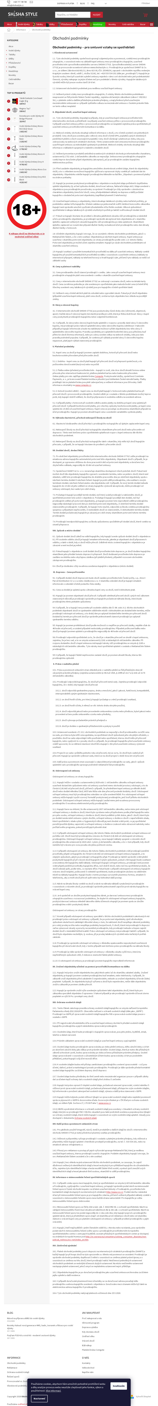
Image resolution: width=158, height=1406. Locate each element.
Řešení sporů (13, 1376)
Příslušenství (15, 62)
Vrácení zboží (88, 1341)
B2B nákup (87, 1345)
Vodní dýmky (14, 50)
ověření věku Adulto (27, 1404)
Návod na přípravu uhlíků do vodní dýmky (26, 1318)
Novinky (12, 75)
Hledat (96, 14)
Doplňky (12, 67)
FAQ (92, 3)
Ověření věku (88, 1336)
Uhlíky (11, 58)
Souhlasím (119, 1386)
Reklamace (12, 1367)
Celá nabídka (14, 79)
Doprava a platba (65, 3)
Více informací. (53, 1390)
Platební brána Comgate (93, 1350)
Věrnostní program (90, 1323)
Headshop (13, 71)
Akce (11, 46)
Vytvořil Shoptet (143, 1396)
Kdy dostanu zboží (90, 1332)
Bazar (11, 83)
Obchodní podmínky (16, 1363)
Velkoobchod (88, 1367)
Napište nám (88, 1372)
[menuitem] (9, 24)
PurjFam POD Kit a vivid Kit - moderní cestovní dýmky (31, 1335)
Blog (82, 3)
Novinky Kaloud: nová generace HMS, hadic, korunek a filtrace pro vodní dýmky (40, 1327)
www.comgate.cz (83, 385)
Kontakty (86, 1363)
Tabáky (12, 54)
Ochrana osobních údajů (86, 1118)
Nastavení (39, 1398)
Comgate (99, 376)
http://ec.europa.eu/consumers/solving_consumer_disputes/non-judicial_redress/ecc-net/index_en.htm (100, 1238)
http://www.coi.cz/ (114, 1192)
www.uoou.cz (105, 1103)
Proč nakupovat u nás (92, 1318)
